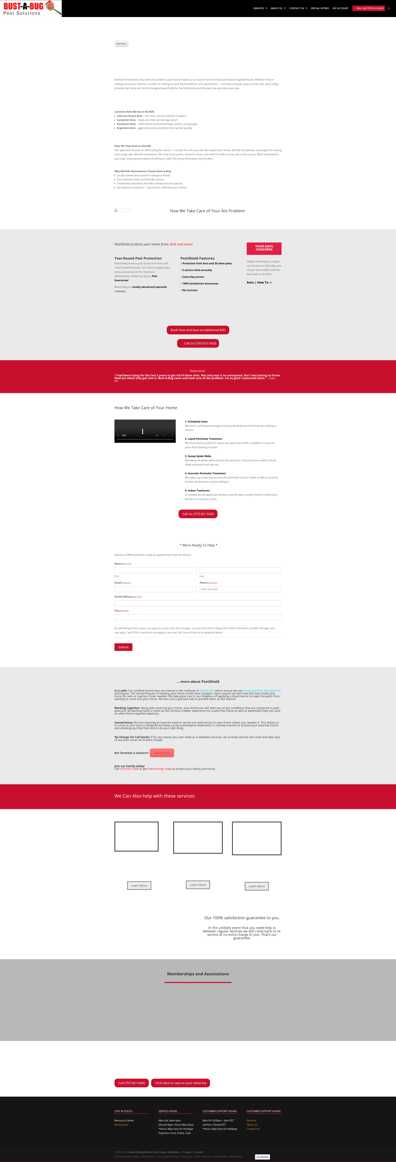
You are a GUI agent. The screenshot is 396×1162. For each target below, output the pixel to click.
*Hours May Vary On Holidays (176, 1129)
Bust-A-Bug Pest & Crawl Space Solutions (155, 1152)
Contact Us (296, 8)
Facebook (262, 1157)
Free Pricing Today (160, 769)
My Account (340, 8)
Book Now (121, 43)
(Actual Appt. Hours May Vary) (176, 1124)
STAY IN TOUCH (123, 1111)
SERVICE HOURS (168, 1111)
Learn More (162, 753)
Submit (123, 647)
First (116, 576)
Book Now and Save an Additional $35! (198, 330)
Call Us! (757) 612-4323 (370, 8)
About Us (276, 8)
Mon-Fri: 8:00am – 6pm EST (218, 1120)
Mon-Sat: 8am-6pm (170, 1120)
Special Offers (320, 8)
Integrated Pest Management (262, 690)
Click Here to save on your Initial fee (180, 1083)
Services (259, 8)
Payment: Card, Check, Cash (175, 1133)
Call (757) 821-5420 (131, 1083)
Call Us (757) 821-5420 (198, 514)
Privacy (186, 1152)
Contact (199, 1152)
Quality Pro (207, 690)
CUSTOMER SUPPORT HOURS (220, 1111)
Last (202, 576)
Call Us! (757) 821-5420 (200, 343)
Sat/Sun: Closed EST (214, 1124)
